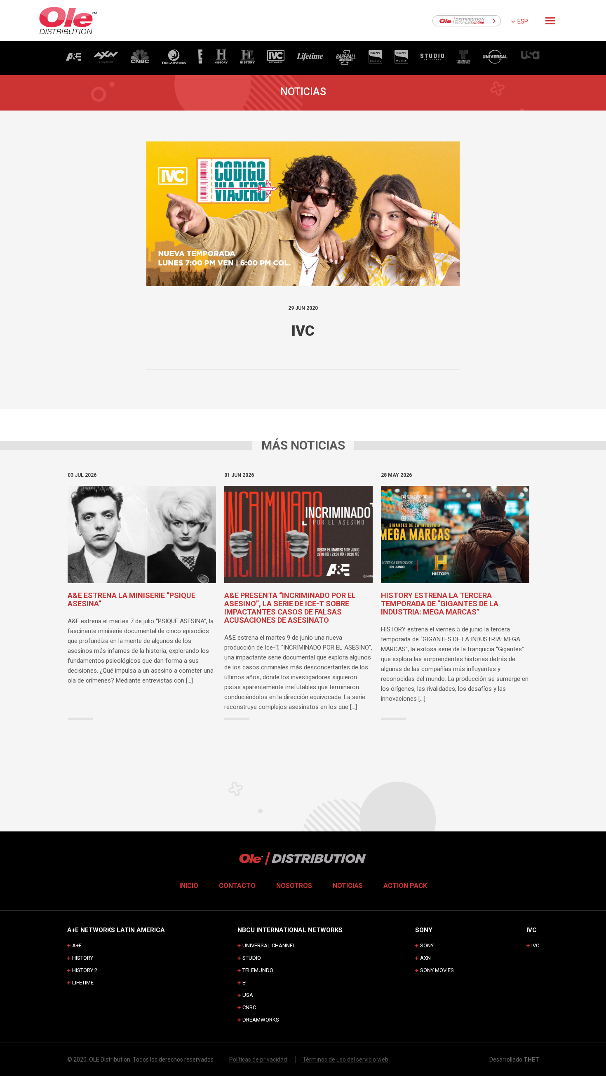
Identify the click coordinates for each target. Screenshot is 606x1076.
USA (247, 995)
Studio (251, 958)
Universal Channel (269, 945)
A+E (77, 945)
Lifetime (83, 982)
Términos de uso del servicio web (345, 1059)
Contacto (237, 886)
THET (531, 1059)
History (82, 958)
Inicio (188, 886)
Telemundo (257, 970)
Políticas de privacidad (258, 1059)
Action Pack (405, 886)
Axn (425, 958)
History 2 (84, 970)
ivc (535, 945)
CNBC (249, 1007)
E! (244, 982)
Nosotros (294, 886)
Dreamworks (260, 1020)
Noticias (348, 886)
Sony (427, 945)
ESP (522, 21)
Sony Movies (437, 970)
